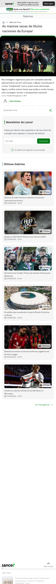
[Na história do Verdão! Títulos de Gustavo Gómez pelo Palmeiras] (28, 263)
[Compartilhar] (50, 110)
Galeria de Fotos (15, 22)
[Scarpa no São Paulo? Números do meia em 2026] (28, 226)
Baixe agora (48, 4)
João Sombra (15, 101)
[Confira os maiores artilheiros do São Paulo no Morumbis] (28, 380)
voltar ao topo (48, 566)
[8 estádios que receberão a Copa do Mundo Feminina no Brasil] (28, 302)
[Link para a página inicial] (3, 22)
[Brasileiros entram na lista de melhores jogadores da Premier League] (28, 341)
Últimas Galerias (14, 164)
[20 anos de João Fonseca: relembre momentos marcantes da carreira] (28, 187)
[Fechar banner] (2, 4)
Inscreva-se (43, 141)
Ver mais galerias (42, 404)
